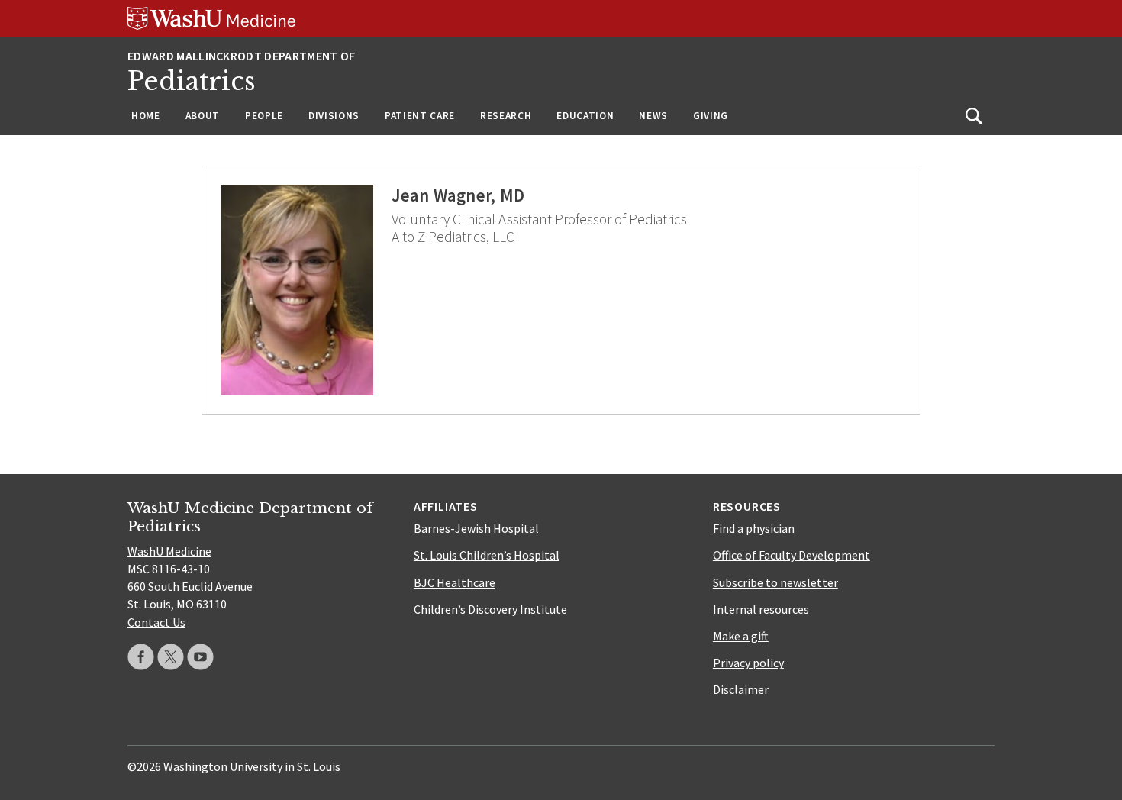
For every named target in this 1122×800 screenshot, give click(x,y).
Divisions (333, 115)
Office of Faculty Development (791, 555)
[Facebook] (140, 657)
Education (585, 115)
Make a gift (741, 636)
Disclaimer (741, 689)
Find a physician (754, 528)
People (264, 115)
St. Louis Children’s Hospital (486, 555)
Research (505, 115)
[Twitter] (170, 657)
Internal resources (761, 609)
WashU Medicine (169, 551)
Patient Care (420, 115)
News (653, 115)
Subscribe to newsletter (775, 582)
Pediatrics (191, 81)
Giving (710, 115)
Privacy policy (748, 662)
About (202, 115)
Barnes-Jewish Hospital (476, 528)
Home (145, 115)
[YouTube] (200, 657)
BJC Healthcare (454, 582)
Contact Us (156, 622)
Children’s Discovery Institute (490, 609)
